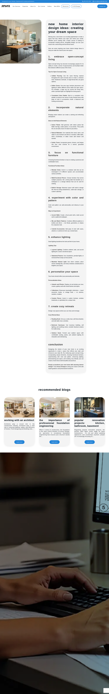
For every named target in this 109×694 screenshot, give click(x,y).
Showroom (66, 6)
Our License (41, 6)
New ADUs (57, 6)
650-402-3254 (87, 1)
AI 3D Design (76, 6)
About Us (33, 6)
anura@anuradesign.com (100, 1)
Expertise (25, 6)
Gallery (49, 6)
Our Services (16, 6)
